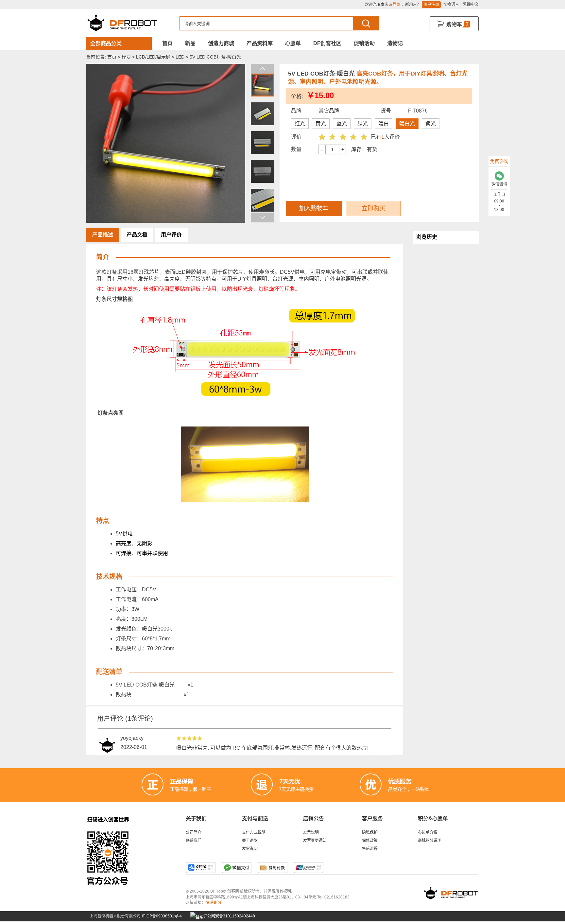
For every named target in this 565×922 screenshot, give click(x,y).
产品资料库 (260, 43)
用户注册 (431, 4)
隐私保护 (370, 832)
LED (180, 57)
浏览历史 (426, 237)
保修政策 (370, 840)
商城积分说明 (429, 840)
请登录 (394, 4)
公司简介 (193, 832)
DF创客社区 (327, 43)
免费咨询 (499, 161)
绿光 (362, 123)
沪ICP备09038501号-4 (162, 916)
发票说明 (311, 832)
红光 (300, 123)
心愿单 (293, 43)
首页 (167, 43)
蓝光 (341, 123)
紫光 (430, 123)
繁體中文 (471, 4)
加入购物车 (314, 208)
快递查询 (213, 902)
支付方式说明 (253, 832)
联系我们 (193, 840)
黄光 (321, 123)
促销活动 (364, 43)
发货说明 (250, 848)
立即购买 (373, 208)
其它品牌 (328, 110)
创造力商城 (221, 43)
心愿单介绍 (427, 832)
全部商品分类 (106, 43)
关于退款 (250, 840)
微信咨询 (499, 184)
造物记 (395, 43)
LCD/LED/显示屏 (153, 57)
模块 (126, 57)
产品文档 (137, 234)
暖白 (383, 123)
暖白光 (407, 123)
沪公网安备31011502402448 (228, 916)
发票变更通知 (315, 840)
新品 (190, 43)
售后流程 (370, 848)
